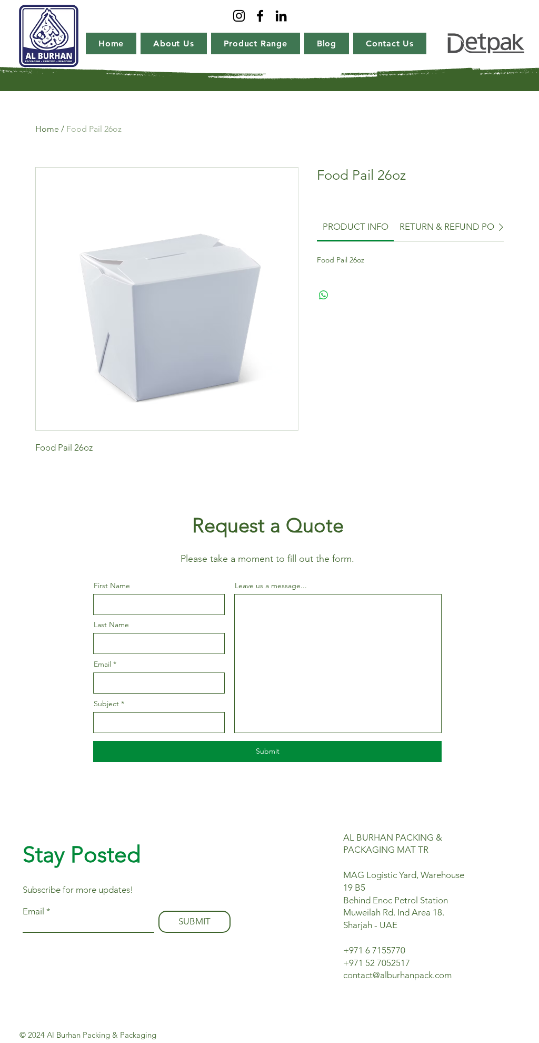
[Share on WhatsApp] (323, 295)
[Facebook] (260, 16)
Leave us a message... (271, 585)
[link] (355, 226)
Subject (106, 703)
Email (102, 664)
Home (47, 129)
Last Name (111, 624)
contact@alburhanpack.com (397, 975)
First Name (112, 585)
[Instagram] (239, 16)
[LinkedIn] (281, 16)
